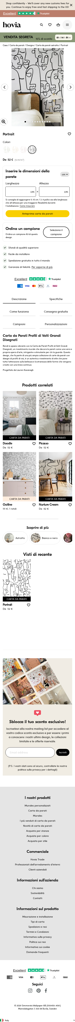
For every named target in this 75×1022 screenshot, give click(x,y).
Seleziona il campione (56, 232)
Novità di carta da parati (37, 825)
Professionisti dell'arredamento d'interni (37, 864)
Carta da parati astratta (47, 45)
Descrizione (19, 299)
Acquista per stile (37, 841)
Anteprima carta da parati (37, 213)
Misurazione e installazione (37, 916)
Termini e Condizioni (37, 931)
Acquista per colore (38, 835)
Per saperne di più (42, 267)
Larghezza (20, 187)
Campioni (19, 324)
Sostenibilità (37, 893)
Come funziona (19, 311)
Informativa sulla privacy (38, 936)
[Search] (41, 25)
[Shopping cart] (58, 25)
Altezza (53, 187)
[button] (50, 25)
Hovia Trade (37, 859)
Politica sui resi (37, 942)
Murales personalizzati (37, 805)
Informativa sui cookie (37, 947)
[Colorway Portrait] (32, 149)
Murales (37, 815)
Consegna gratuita (56, 311)
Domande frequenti (37, 952)
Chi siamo (37, 888)
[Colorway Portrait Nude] (15, 149)
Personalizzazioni (56, 324)
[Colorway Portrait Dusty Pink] (23, 149)
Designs (30, 45)
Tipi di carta (37, 921)
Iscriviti (63, 752)
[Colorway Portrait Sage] (6, 149)
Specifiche (56, 299)
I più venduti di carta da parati (37, 820)
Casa (5, 45)
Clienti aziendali (38, 869)
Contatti (37, 898)
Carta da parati (17, 45)
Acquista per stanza (37, 830)
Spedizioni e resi (37, 926)
